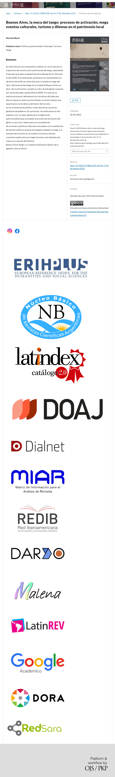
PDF (76, 100)
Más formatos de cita (81, 151)
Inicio (8, 13)
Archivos (18, 13)
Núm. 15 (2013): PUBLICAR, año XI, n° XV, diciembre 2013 (50, 13)
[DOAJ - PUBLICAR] (57, 425)
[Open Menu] (6, 5)
